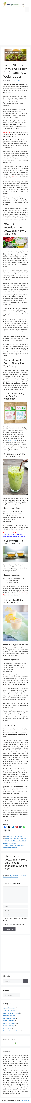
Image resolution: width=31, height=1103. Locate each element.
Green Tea (6, 132)
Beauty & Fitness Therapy (11, 1013)
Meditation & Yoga (8, 1026)
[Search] (25, 981)
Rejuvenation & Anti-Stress (13, 836)
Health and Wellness (9, 1023)
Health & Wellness (8, 1020)
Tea (24, 838)
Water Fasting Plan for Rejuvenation (14, 536)
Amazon (10, 440)
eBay (15, 440)
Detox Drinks (14, 176)
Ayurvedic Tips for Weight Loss (12, 534)
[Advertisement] (15, 29)
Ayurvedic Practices (9, 1008)
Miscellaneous (7, 1028)
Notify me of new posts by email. (15, 924)
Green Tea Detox (17, 838)
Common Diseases (9, 1015)
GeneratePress (25, 1100)
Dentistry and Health (9, 1018)
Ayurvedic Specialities (10, 1010)
